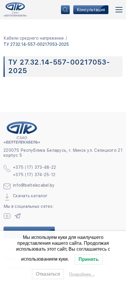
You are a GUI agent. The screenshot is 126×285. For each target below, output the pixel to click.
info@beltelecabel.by (34, 185)
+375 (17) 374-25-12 (34, 174)
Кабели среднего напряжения (34, 38)
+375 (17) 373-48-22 (34, 167)
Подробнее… (82, 274)
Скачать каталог (30, 195)
